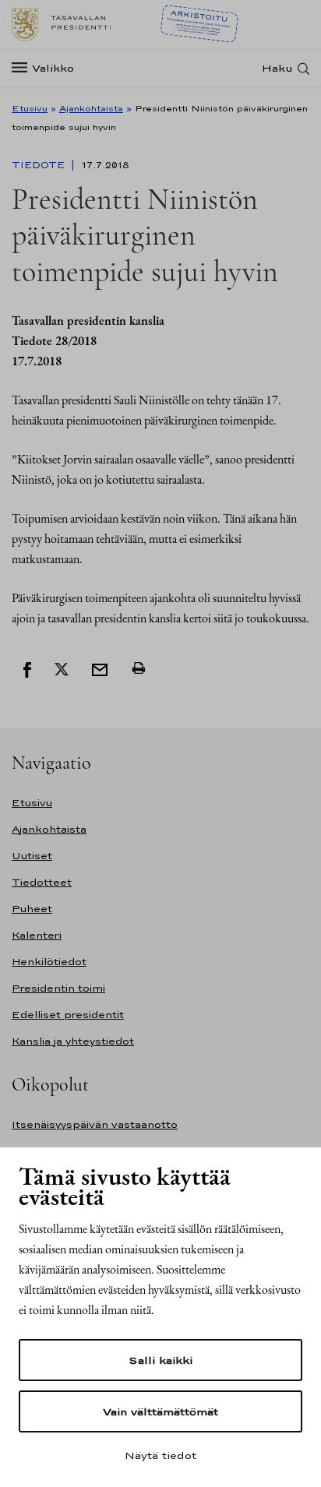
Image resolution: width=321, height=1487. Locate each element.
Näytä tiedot (160, 1455)
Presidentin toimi (58, 988)
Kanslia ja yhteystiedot (73, 1041)
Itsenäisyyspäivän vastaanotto (95, 1124)
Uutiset (32, 855)
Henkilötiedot (49, 961)
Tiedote (40, 165)
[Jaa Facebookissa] (27, 668)
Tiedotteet (42, 882)
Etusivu (30, 108)
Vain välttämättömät (160, 1411)
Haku (277, 68)
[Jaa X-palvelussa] (61, 668)
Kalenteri (37, 935)
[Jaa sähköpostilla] (99, 668)
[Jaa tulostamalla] (138, 668)
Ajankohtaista (91, 108)
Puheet (32, 908)
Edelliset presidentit (68, 1014)
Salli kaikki (160, 1360)
